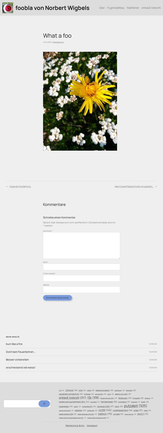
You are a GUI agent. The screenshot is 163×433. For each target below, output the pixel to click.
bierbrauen (120, 390)
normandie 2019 (89, 407)
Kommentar (48, 231)
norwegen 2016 (105, 406)
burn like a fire (14, 344)
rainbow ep (92, 410)
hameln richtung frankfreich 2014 (74, 401)
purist (119, 406)
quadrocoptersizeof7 (66, 410)
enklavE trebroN (72, 398)
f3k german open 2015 (108, 398)
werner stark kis (130, 414)
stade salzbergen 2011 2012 (87, 414)
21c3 (61, 390)
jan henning (135, 402)
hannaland (95, 402)
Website (46, 285)
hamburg (149, 398)
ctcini (110, 394)
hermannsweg (109, 401)
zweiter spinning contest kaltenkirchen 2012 (72, 418)
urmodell (118, 414)
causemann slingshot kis (71, 394)
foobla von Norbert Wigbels (52, 8)
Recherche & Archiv (75, 425)
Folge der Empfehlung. (20, 186)
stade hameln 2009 (67, 414)
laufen (77, 407)
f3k (93, 398)
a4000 (82, 390)
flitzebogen (125, 398)
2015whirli (71, 390)
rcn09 (105, 410)
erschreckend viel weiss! (20, 367)
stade (147, 410)
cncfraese (89, 394)
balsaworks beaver (104, 390)
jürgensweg (66, 406)
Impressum (92, 425)
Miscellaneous (58, 42)
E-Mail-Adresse (49, 273)
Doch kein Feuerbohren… (20, 351)
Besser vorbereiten (17, 359)
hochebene (124, 402)
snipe (138, 410)
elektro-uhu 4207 (123, 394)
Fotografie (138, 398)
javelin (145, 402)
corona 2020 (100, 394)
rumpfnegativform (122, 410)
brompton (131, 390)
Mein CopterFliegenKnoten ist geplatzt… (134, 186)
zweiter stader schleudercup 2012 (98, 418)
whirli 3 (142, 413)
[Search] (44, 403)
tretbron (105, 413)
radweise (80, 410)
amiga (91, 390)
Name (45, 262)
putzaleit (135, 405)
